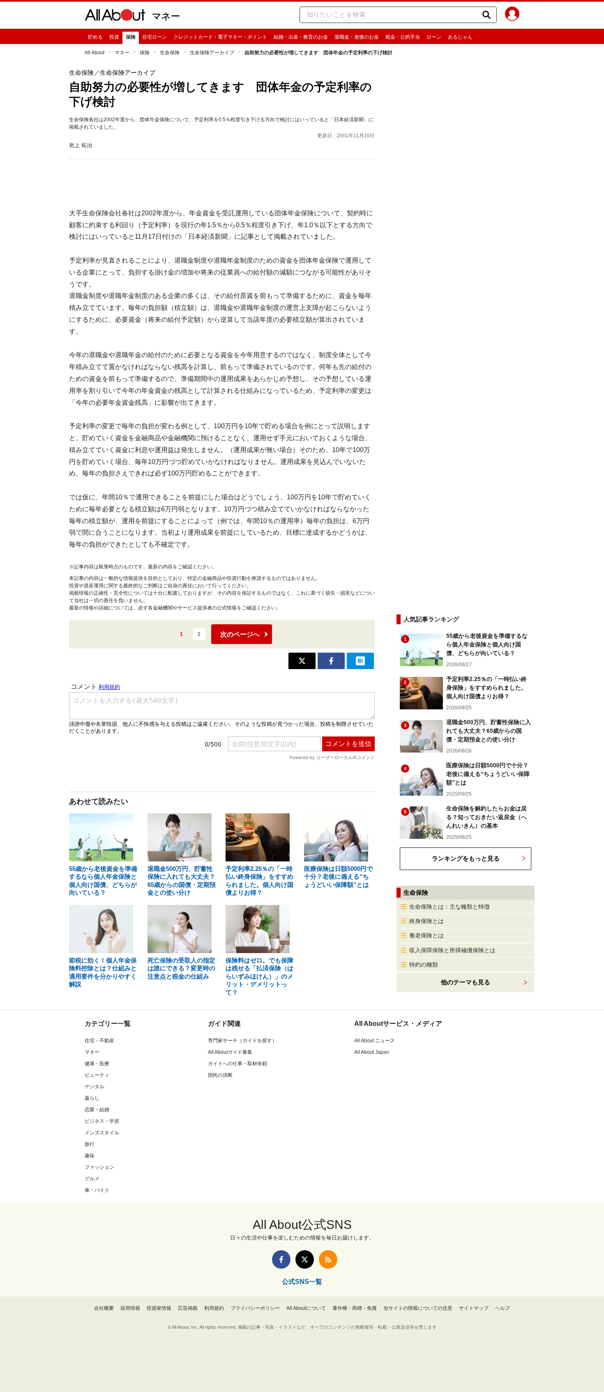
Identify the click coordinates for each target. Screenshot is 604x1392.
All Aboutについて (306, 1308)
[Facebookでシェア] (331, 661)
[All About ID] (512, 15)
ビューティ (97, 1075)
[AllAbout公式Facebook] (281, 1259)
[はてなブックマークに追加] (360, 661)
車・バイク (97, 1190)
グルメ (92, 1179)
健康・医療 (97, 1064)
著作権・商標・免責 (354, 1308)
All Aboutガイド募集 (230, 1052)
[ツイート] (302, 661)
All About (94, 52)
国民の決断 (220, 1075)
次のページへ (240, 634)
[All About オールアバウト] (115, 16)
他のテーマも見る (465, 982)
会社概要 (104, 1308)
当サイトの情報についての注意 (417, 1308)
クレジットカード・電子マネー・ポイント (220, 37)
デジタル (94, 1087)
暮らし (92, 1098)
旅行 (90, 1144)
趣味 (90, 1156)
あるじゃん (460, 37)
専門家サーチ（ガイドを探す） (242, 1040)
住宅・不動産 (99, 1040)
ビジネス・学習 (102, 1121)
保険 (131, 37)
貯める (95, 37)
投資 (114, 37)
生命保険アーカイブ (212, 52)
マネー (166, 16)
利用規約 (214, 1308)
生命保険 (170, 52)
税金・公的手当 (402, 37)
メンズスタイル (102, 1133)
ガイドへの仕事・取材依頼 (237, 1064)
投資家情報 (159, 1308)
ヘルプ (502, 1308)
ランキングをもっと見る (466, 858)
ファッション (99, 1167)
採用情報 (130, 1308)
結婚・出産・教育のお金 (301, 37)
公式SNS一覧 (302, 1281)
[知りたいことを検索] (486, 15)
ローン (433, 37)
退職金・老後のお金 (356, 37)
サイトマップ (474, 1308)
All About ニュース (374, 1040)
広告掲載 (188, 1308)
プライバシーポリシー (255, 1308)
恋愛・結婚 (97, 1110)
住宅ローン (154, 37)
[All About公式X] (304, 1259)
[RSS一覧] (328, 1259)
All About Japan (371, 1052)
